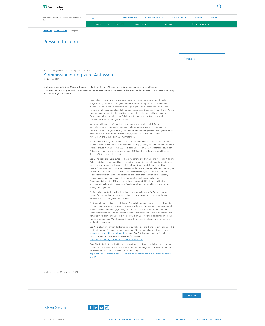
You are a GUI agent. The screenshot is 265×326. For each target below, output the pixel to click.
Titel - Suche (219, 6)
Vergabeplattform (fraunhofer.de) (127, 320)
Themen (97, 24)
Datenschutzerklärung (209, 320)
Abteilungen (141, 24)
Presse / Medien (129, 18)
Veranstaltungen (154, 18)
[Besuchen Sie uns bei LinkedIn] (95, 307)
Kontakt (199, 18)
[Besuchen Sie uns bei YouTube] (101, 307)
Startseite (47, 31)
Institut (169, 24)
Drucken (191, 296)
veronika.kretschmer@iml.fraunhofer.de (107, 233)
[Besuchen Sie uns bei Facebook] (90, 307)
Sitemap (94, 320)
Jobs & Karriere (179, 18)
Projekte (119, 24)
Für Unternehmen (200, 24)
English (215, 18)
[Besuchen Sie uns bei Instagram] (107, 307)
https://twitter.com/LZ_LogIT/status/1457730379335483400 (116, 239)
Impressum (181, 320)
